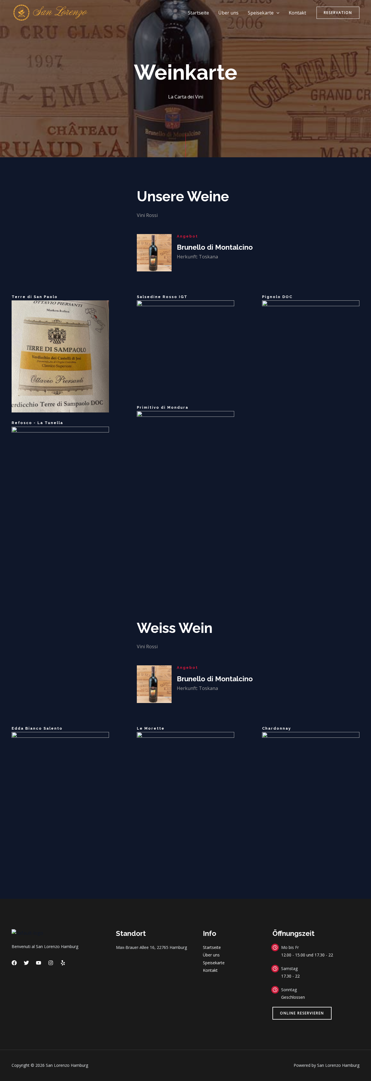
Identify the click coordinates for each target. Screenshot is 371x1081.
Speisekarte (261, 13)
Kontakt (297, 13)
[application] (276, 13)
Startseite (198, 13)
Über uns (228, 13)
